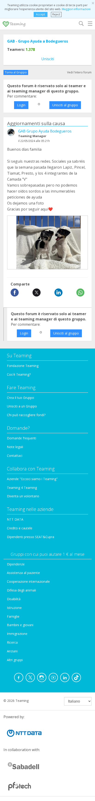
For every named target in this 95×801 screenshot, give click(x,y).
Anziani (12, 651)
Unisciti (47, 58)
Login (21, 105)
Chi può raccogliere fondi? (26, 415)
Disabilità (14, 599)
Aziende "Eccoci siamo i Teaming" (32, 479)
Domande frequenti (21, 438)
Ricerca (12, 642)
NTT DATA (15, 519)
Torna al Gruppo (16, 72)
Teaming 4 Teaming (22, 487)
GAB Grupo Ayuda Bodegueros (44, 131)
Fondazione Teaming (23, 365)
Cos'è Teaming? (19, 374)
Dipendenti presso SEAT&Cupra (30, 537)
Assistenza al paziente (23, 572)
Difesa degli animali (21, 590)
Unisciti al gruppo (65, 105)
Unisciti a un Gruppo (22, 406)
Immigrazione (17, 633)
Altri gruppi (15, 660)
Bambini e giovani (20, 625)
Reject (56, 14)
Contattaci (14, 455)
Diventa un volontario (23, 496)
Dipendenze (16, 564)
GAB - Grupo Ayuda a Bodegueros (37, 41)
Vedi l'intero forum (79, 72)
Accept (40, 14)
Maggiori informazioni (76, 9)
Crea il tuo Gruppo (20, 397)
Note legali (15, 447)
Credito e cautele (19, 528)
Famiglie (13, 616)
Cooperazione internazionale (28, 581)
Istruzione (14, 607)
